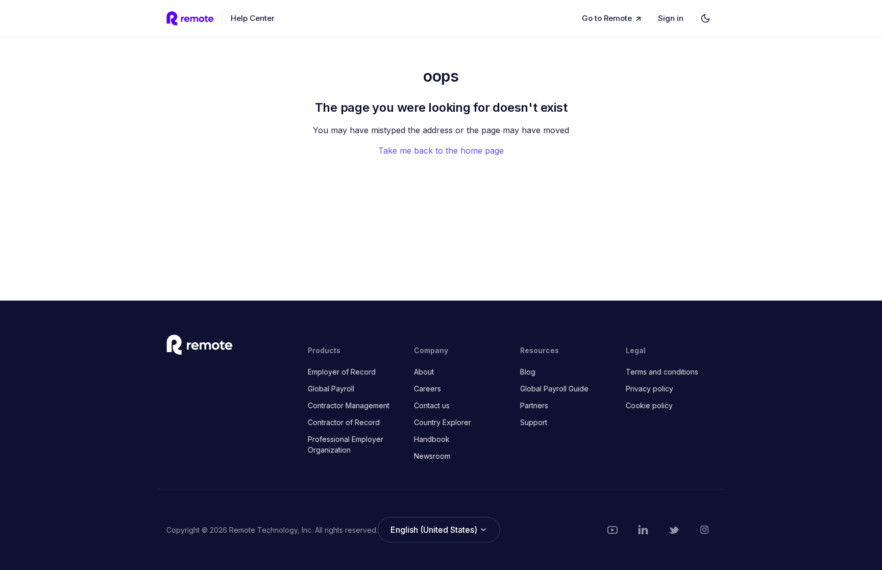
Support (533, 422)
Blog (527, 371)
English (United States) (434, 530)
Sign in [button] (670, 18)
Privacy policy (649, 388)
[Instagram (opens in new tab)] (704, 529)
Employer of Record (342, 371)
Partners (534, 405)
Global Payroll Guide (554, 388)
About (424, 371)
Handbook (432, 439)
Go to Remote (607, 18)
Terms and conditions (662, 371)
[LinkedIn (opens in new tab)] (643, 529)
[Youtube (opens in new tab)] (612, 529)
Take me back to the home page (441, 150)
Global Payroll (331, 388)
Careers (427, 388)
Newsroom (432, 456)
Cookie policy (649, 405)
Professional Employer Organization (345, 444)
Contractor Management (348, 405)
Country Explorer (442, 422)
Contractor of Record (344, 422)
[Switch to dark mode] (705, 18)
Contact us (432, 405)
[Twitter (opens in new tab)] (674, 529)
